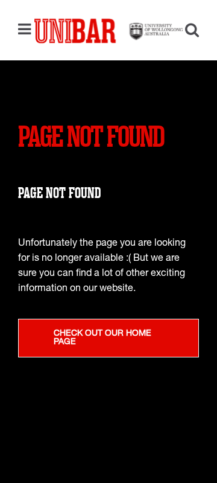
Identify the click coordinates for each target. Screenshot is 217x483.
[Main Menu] (27, 30)
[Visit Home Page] (108, 30)
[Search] (187, 31)
